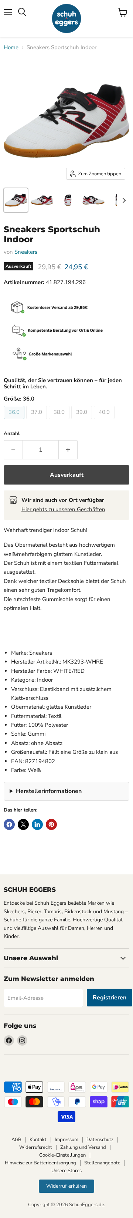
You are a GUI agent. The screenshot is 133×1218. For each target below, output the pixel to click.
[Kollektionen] (66, 355)
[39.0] (82, 421)
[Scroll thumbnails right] (123, 200)
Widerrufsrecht (35, 1147)
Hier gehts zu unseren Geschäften (63, 509)
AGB (16, 1139)
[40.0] (105, 421)
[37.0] (37, 421)
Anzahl (12, 433)
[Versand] (66, 308)
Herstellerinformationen (49, 791)
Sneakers (25, 252)
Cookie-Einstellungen (62, 1155)
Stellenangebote (102, 1163)
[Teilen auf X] (23, 824)
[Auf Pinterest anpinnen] (51, 824)
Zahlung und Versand (83, 1147)
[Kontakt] (66, 331)
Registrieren (109, 997)
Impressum (66, 1139)
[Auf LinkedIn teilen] (37, 824)
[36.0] (15, 421)
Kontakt (38, 1139)
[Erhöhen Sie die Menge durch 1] (68, 449)
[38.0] (60, 421)
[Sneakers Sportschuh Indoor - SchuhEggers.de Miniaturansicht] (16, 200)
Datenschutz (99, 1139)
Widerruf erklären (66, 1186)
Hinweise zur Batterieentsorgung (40, 1163)
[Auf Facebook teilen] (9, 824)
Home (11, 47)
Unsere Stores (66, 1170)
